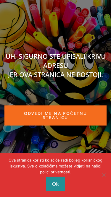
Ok (55, 183)
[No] (104, 175)
